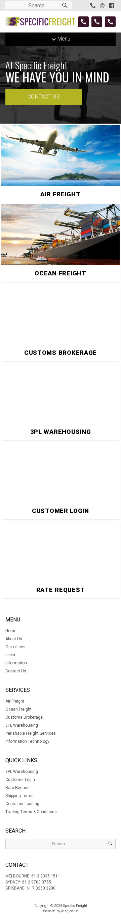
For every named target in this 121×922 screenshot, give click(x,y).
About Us (13, 639)
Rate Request (18, 787)
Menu (63, 39)
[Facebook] (112, 5)
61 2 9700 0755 (36, 882)
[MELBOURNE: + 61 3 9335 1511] (83, 21)
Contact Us (44, 96)
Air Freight (14, 701)
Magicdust (69, 911)
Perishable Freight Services (30, 733)
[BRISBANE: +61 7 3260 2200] (110, 21)
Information (16, 663)
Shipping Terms (19, 795)
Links (10, 655)
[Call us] (93, 5)
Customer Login (20, 779)
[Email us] (102, 5)
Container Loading (22, 803)
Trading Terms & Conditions (31, 811)
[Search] (65, 5)
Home (10, 631)
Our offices (15, 647)
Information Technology (27, 741)
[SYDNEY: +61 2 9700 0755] (96, 21)
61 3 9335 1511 (45, 876)
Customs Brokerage (24, 717)
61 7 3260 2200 (41, 888)
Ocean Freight (18, 709)
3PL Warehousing (21, 725)
